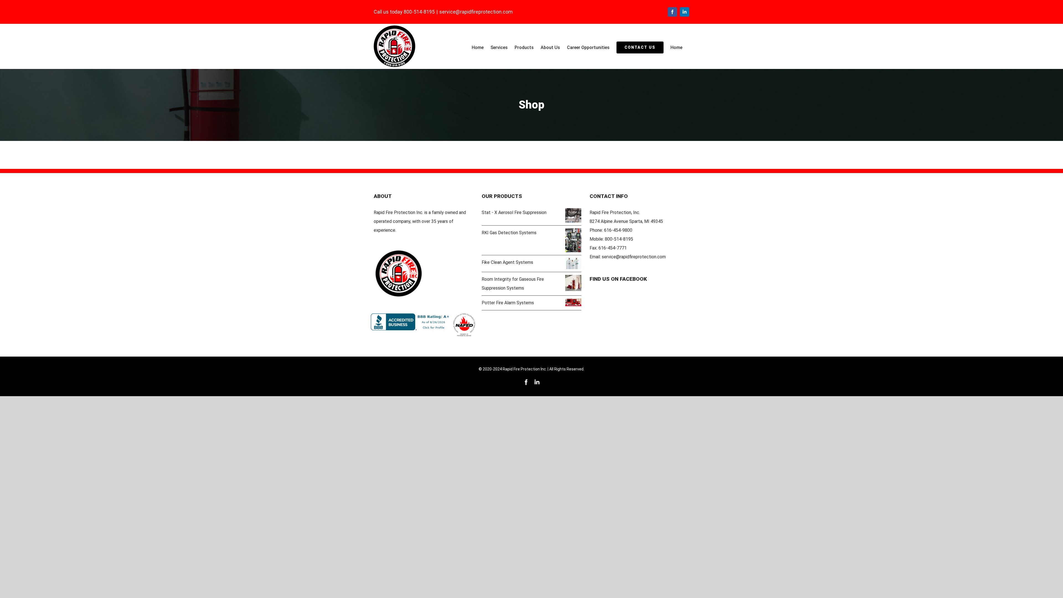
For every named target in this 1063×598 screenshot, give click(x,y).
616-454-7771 (612, 248)
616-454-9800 (618, 230)
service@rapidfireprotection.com (476, 12)
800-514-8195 (619, 239)
